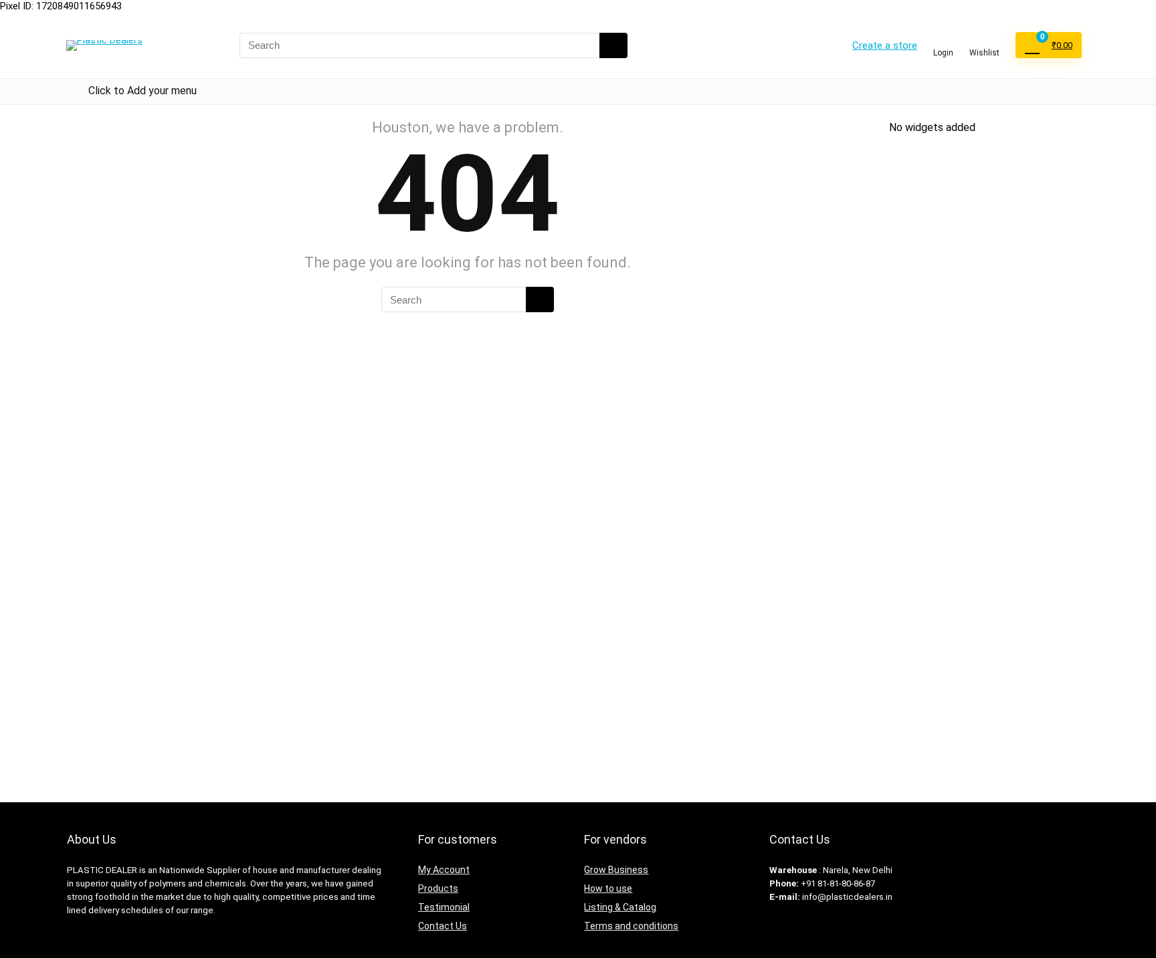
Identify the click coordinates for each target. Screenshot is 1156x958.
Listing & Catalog (620, 907)
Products (438, 888)
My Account (444, 869)
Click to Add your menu (142, 90)
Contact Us (442, 926)
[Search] (613, 45)
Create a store (884, 45)
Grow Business (616, 869)
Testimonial (444, 907)
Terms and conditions (631, 926)
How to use (608, 888)
